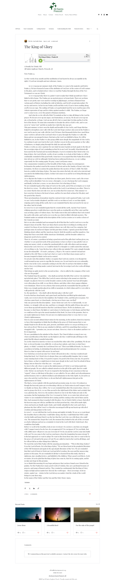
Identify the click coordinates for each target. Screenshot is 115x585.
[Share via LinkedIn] (34, 488)
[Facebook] (101, 15)
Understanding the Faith (64, 29)
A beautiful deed (52, 525)
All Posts (17, 29)
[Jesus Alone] (28, 514)
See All (98, 504)
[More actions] (90, 41)
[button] (97, 28)
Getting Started (41, 29)
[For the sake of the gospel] (87, 514)
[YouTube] (107, 15)
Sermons (51, 29)
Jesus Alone (22, 525)
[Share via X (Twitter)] (29, 488)
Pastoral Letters (78, 29)
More (88, 29)
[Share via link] (38, 488)
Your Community (28, 29)
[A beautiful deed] (58, 514)
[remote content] (57, 58)
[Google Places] (99, 15)
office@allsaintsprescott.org (58, 570)
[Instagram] (104, 15)
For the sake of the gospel (85, 525)
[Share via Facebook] (25, 488)
